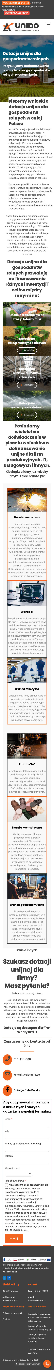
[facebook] (4, 1278)
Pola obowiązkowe (15, 1180)
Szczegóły (28, 350)
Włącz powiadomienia (16, 13)
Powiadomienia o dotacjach (16, 3)
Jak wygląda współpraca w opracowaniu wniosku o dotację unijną (39, 1317)
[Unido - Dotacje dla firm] (21, 30)
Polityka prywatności (12, 1313)
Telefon (9, 1156)
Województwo (12, 1168)
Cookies (6, 1319)
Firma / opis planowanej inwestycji (23, 1143)
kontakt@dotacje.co (37, 1300)
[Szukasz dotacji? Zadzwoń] (47, 1364)
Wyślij (14, 1238)
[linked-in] (9, 1278)
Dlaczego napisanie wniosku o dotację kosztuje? (37, 1338)
